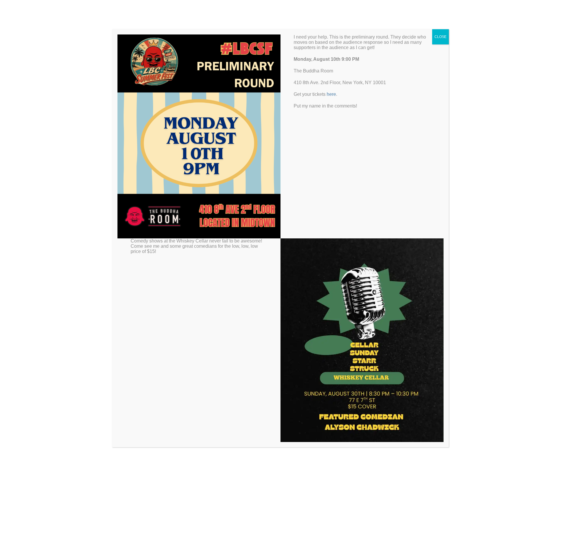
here (331, 94)
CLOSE (440, 37)
